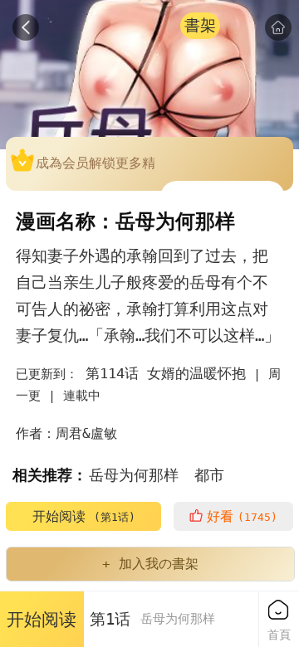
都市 (209, 475)
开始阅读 (83, 516)
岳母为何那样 (134, 475)
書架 (200, 25)
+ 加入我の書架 (150, 564)
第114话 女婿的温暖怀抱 (166, 373)
